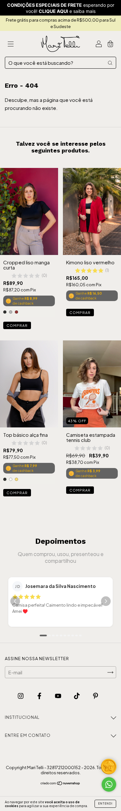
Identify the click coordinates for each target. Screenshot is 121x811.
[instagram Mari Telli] (21, 695)
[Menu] (10, 44)
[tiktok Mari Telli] (77, 695)
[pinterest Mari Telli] (95, 695)
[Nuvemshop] (60, 783)
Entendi (105, 803)
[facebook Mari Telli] (40, 695)
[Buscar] (110, 62)
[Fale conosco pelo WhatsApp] (109, 784)
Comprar (17, 325)
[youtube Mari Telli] (59, 695)
